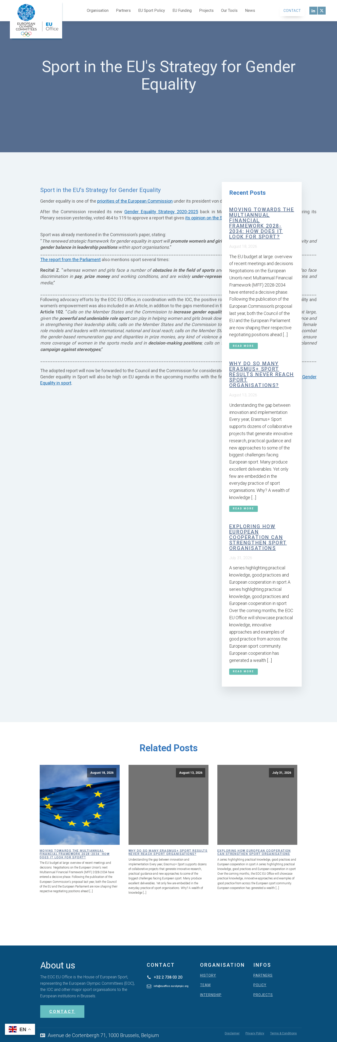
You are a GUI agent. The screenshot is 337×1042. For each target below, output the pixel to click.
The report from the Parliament (70, 259)
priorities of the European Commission (135, 201)
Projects (206, 10)
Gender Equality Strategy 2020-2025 (161, 211)
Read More (243, 346)
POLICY (259, 985)
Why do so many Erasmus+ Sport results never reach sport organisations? (261, 374)
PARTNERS (263, 975)
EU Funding (182, 10)
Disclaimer (232, 1033)
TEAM (205, 985)
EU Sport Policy (151, 10)
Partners (123, 10)
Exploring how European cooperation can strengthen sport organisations (258, 537)
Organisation (98, 10)
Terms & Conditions (283, 1033)
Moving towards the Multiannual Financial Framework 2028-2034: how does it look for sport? (261, 223)
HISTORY (208, 975)
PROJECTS (263, 995)
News (250, 10)
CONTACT (62, 1011)
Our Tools (229, 10)
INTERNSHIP (211, 995)
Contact (292, 11)
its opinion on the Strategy (210, 217)
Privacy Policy (254, 1033)
